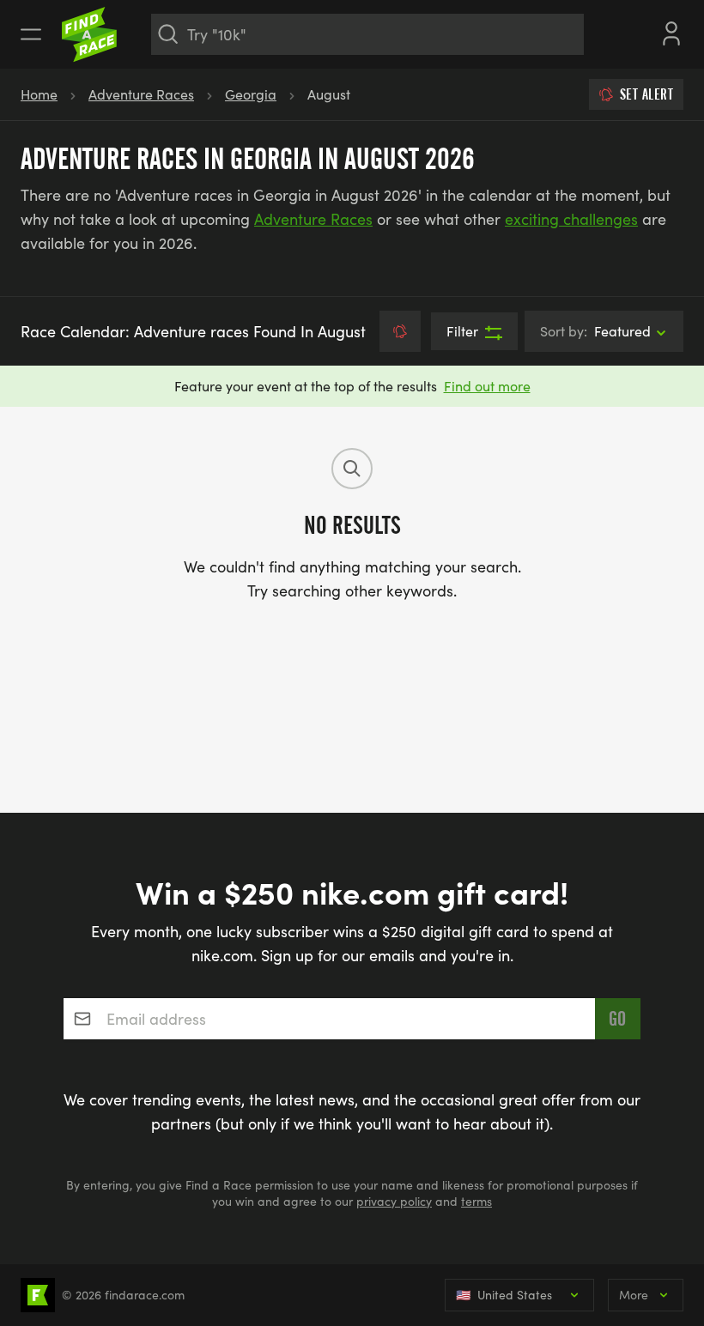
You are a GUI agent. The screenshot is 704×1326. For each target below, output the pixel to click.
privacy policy (394, 1201)
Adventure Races (141, 94)
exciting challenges (571, 219)
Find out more (487, 386)
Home (39, 94)
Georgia (250, 94)
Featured (595, 331)
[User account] (671, 31)
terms (476, 1201)
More (633, 1295)
